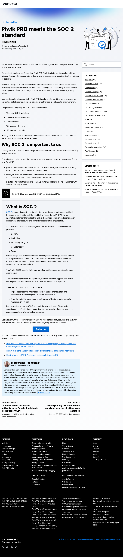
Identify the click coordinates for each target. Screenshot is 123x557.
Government (89, 123)
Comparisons (90, 88)
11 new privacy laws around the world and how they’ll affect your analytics (62, 408)
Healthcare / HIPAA (92, 127)
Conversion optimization (94, 96)
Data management (92, 107)
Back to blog (11, 22)
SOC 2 (9, 212)
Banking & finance (91, 84)
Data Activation (91, 104)
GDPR (87, 119)
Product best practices (93, 147)
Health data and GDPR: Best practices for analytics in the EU (32, 355)
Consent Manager (91, 92)
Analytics (88, 80)
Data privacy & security (93, 111)
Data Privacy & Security (94, 115)
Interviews (89, 131)
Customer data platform (94, 100)
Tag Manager (90, 151)
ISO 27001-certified (41, 194)
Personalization (90, 139)
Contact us (41, 329)
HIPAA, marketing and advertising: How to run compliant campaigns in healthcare (40, 351)
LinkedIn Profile (44, 393)
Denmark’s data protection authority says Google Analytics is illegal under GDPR (20, 408)
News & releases (8, 42)
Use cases (89, 155)
